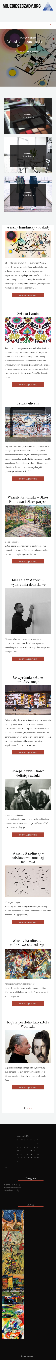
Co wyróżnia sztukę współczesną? (28, 679)
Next (29, 1108)
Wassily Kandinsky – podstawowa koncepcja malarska (28, 857)
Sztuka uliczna (28, 403)
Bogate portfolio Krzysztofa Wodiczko (28, 1024)
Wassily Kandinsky (11, 1190)
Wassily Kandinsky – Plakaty (28, 43)
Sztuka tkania (28, 313)
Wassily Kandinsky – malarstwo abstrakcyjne (28, 942)
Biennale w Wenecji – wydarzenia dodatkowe (28, 582)
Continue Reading (28, 295)
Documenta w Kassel (12, 1187)
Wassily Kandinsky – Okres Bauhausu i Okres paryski (28, 499)
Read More (28, 117)
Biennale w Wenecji (12, 1185)
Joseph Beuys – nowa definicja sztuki (28, 773)
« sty (6, 1167)
